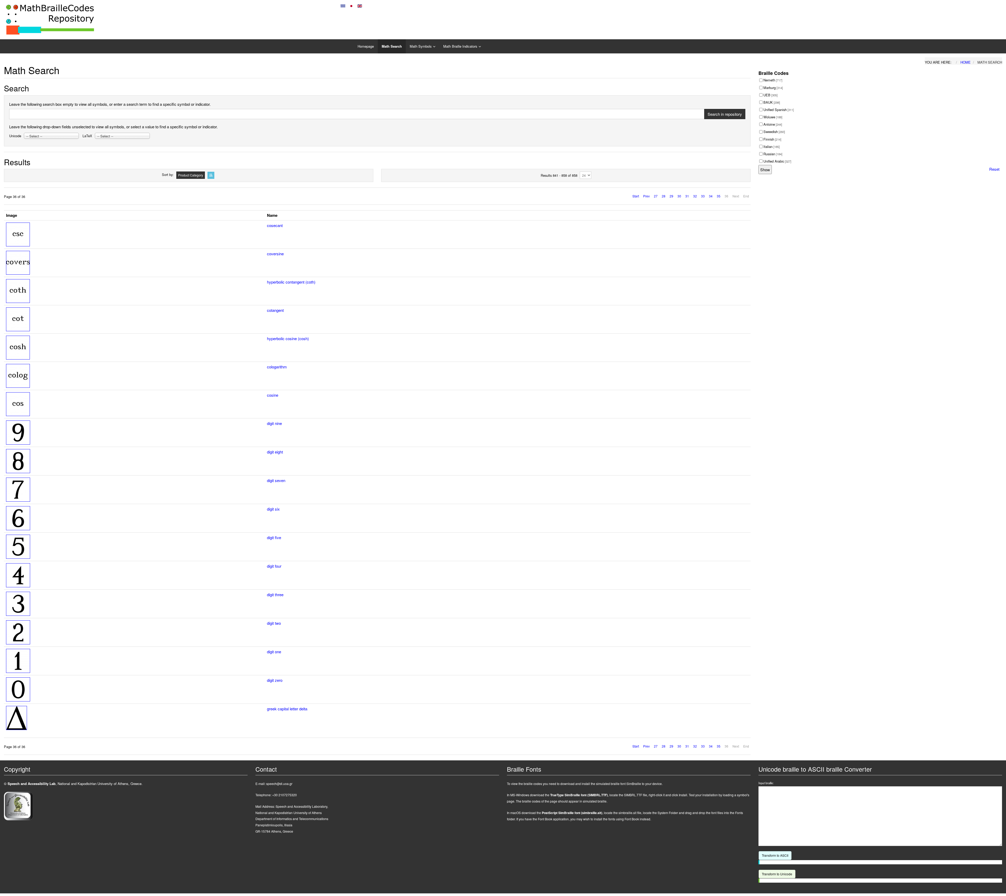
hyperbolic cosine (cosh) (288, 338)
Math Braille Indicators (460, 46)
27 (656, 196)
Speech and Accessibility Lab (32, 783)
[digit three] (18, 603)
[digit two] (18, 631)
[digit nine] (18, 432)
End (746, 196)
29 (671, 196)
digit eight (275, 452)
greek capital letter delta (287, 708)
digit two (274, 623)
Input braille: (766, 783)
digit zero (274, 680)
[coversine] (18, 262)
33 (703, 196)
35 (718, 196)
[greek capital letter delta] (16, 717)
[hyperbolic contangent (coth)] (18, 290)
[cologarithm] (18, 375)
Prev (646, 196)
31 (687, 196)
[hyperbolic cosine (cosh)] (18, 347)
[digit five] (18, 546)
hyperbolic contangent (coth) (291, 282)
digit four (274, 566)
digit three (275, 594)
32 (695, 196)
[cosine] (18, 403)
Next (735, 196)
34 (711, 196)
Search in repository (725, 114)
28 (663, 196)
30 (679, 196)
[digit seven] (18, 489)
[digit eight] (18, 460)
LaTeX (87, 136)
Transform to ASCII (775, 855)
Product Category (190, 175)
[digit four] (18, 574)
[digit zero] (18, 689)
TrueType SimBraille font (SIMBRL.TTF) (579, 795)
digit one (274, 651)
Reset (994, 169)
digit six (273, 509)
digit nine (274, 423)
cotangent (275, 310)
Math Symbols (421, 46)
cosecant (275, 225)
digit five (274, 537)
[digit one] (18, 660)
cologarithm (277, 366)
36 (726, 196)
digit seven (276, 480)
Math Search (392, 46)
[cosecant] (18, 233)
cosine (272, 395)
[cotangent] (18, 318)
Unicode (15, 136)
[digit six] (18, 517)
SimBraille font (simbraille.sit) (572, 812)
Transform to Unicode (777, 874)
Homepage (366, 46)
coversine (275, 253)
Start (635, 196)
